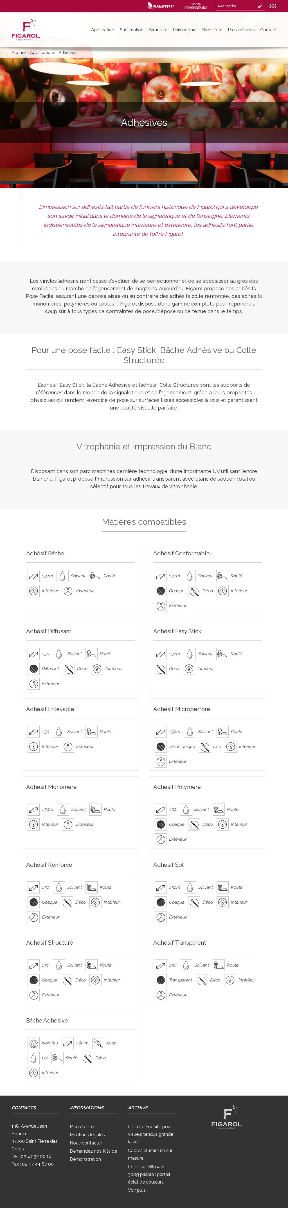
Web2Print (212, 29)
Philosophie (184, 29)
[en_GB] (271, 4)
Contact (268, 29)
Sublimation (131, 29)
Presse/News (241, 29)
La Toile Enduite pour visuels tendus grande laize (150, 1134)
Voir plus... (138, 1190)
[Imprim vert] (159, 5)
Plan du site (82, 1126)
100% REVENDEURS (196, 6)
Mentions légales (87, 1134)
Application (102, 29)
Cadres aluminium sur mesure (150, 1154)
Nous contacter (86, 1143)
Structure (158, 29)
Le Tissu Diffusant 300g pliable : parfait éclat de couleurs (149, 1174)
